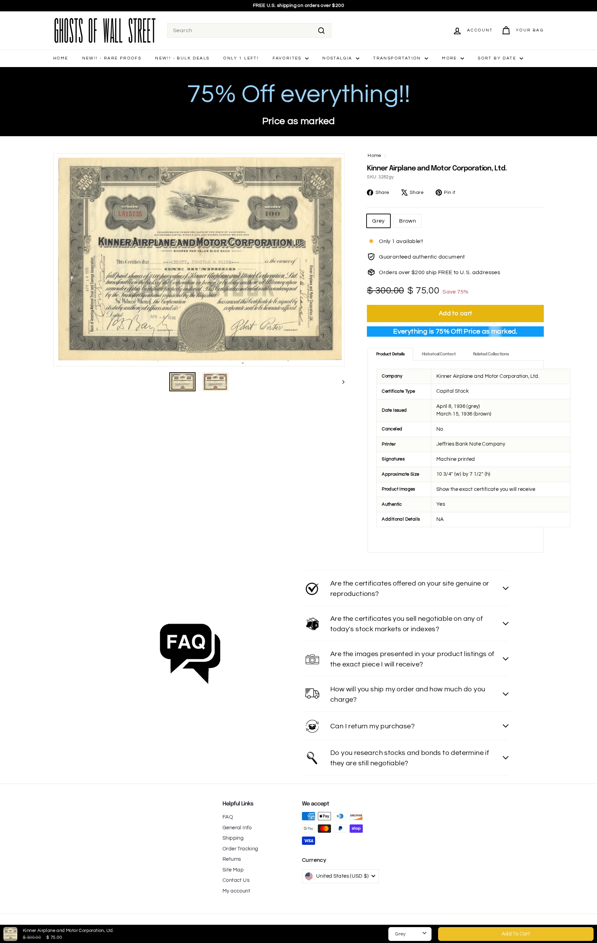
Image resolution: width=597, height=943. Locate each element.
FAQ (227, 817)
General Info (237, 827)
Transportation (398, 58)
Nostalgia (338, 58)
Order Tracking (240, 848)
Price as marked (298, 121)
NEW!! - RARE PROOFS (112, 58)
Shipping (233, 838)
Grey (378, 221)
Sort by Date (498, 58)
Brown (407, 221)
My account (236, 891)
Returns (231, 859)
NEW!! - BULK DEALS (182, 58)
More (450, 58)
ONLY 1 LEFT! (241, 58)
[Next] (340, 382)
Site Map (233, 869)
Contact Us (235, 880)
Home (60, 58)
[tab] (390, 354)
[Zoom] (199, 260)
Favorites (288, 58)
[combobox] (249, 30)
